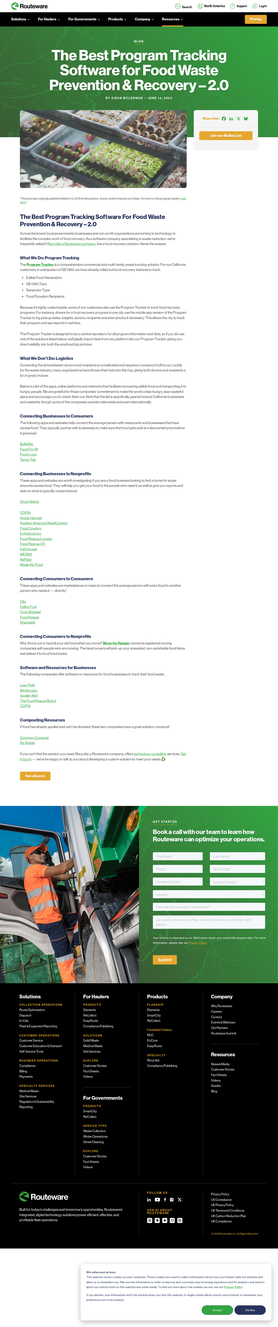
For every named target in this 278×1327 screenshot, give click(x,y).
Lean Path (27, 685)
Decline (250, 1310)
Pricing (256, 19)
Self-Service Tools (31, 1051)
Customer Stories (94, 1066)
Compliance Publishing (98, 1026)
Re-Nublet (27, 743)
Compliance (27, 1066)
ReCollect (89, 1015)
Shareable (27, 622)
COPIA (25, 513)
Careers (216, 1011)
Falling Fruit (28, 607)
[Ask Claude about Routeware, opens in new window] (157, 1220)
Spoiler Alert (29, 696)
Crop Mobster (30, 612)
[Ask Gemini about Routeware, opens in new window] (164, 1220)
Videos (88, 1076)
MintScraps (28, 690)
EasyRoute (90, 1021)
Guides (216, 1086)
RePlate (26, 560)
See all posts (35, 776)
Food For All (29, 449)
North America (214, 6)
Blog (214, 1091)
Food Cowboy (31, 528)
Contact (216, 1017)
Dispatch (25, 1015)
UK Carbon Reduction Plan (228, 1216)
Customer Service (31, 1040)
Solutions (18, 19)
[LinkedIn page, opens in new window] (149, 1199)
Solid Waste (91, 1040)
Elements (89, 1010)
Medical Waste (29, 1091)
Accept (217, 1310)
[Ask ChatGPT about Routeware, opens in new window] (149, 1220)
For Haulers (47, 19)
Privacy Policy (220, 1194)
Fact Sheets (91, 1071)
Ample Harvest (31, 518)
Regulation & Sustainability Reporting (36, 1104)
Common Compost (34, 738)
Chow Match (29, 502)
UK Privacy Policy (222, 1205)
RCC (150, 1035)
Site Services (27, 1096)
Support (242, 6)
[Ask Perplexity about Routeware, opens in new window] (179, 1220)
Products (115, 19)
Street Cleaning (93, 1142)
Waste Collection (94, 1131)
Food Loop (28, 454)
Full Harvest (28, 549)
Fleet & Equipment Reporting (38, 1026)
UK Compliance (221, 1221)
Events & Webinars (223, 1022)
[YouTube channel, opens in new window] (157, 1199)
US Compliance (221, 1200)
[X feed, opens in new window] (180, 1199)
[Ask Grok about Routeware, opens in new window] (172, 1220)
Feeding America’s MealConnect (44, 523)
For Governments (82, 19)
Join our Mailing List (226, 136)
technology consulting (150, 754)
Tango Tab (28, 460)
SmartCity (90, 1111)
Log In (263, 6)
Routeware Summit (223, 1033)
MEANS (26, 554)
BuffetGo (26, 444)
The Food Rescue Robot (38, 701)
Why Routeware (221, 1006)
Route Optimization (32, 1010)
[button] (183, 6)
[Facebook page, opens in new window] (165, 1199)
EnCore (152, 1040)
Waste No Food (31, 565)
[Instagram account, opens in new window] (172, 1199)
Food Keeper (29, 617)
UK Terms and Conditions (227, 1210)
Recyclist (153, 1060)
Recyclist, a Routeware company (71, 244)
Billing (23, 1071)
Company (142, 19)
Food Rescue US (32, 544)
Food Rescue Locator (36, 539)
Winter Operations (95, 1136)
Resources (170, 19)
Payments (26, 1076)
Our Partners (219, 1028)
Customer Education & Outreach (40, 1046)
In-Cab (23, 1021)
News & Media (220, 1064)
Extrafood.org (30, 533)
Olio (23, 602)
